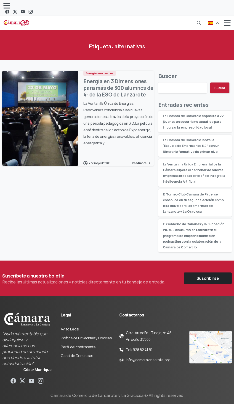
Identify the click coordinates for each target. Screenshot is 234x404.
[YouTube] (23, 12)
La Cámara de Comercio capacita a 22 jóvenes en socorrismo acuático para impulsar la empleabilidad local (193, 121)
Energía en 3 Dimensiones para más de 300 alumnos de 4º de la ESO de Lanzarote (118, 88)
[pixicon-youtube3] (31, 381)
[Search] (198, 23)
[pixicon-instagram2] (40, 381)
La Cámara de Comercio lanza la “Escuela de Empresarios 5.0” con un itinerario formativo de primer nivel (191, 146)
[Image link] (210, 347)
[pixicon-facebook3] (13, 381)
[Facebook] (7, 12)
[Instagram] (31, 12)
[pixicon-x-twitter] (22, 381)
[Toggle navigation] (6, 6)
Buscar (167, 76)
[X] (15, 12)
